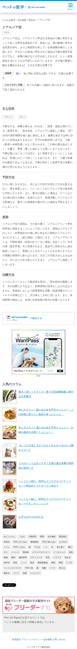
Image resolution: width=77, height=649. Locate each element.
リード (53, 568)
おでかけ (63, 542)
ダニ (6, 552)
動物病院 (34, 542)
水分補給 (52, 536)
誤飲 (71, 552)
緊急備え (63, 536)
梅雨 (13, 557)
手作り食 (29, 568)
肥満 (42, 536)
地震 (25, 573)
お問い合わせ (58, 639)
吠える (62, 568)
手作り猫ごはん (49, 542)
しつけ (69, 562)
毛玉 (48, 557)
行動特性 (33, 536)
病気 (53, 562)
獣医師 (26, 552)
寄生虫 (6, 32)
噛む (70, 547)
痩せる (22, 117)
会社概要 (47, 639)
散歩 (32, 562)
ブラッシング (36, 557)
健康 (6, 557)
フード (16, 573)
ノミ (46, 547)
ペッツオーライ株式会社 (38, 647)
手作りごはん (19, 547)
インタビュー (59, 552)
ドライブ (57, 557)
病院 (61, 562)
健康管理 (23, 557)
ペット (24, 562)
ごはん (22, 536)
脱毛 (15, 562)
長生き (68, 557)
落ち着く (61, 547)
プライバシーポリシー (32, 639)
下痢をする (8, 117)
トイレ (7, 547)
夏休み (7, 573)
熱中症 (7, 562)
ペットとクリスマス (12, 568)
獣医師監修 (43, 562)
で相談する (36, 318)
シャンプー (35, 573)
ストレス (15, 552)
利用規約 (16, 639)
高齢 (44, 568)
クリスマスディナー (41, 552)
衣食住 (7, 542)
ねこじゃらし (10, 536)
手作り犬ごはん (20, 542)
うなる (37, 547)
